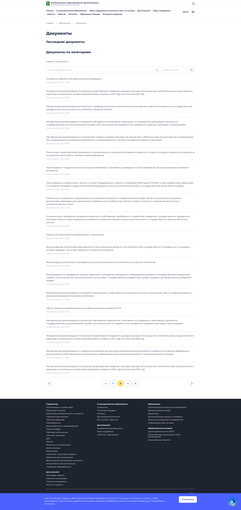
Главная (50, 11)
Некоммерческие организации (60, 463)
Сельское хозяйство (55, 435)
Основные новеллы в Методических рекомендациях (74, 79)
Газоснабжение (53, 423)
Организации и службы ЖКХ (59, 407)
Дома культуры (53, 448)
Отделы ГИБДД (53, 429)
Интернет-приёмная (112, 14)
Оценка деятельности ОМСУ (161, 431)
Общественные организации (59, 457)
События (62, 14)
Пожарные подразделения (58, 467)
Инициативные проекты (159, 440)
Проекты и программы (107, 435)
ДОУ (48, 438)
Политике (49, 504)
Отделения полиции (55, 410)
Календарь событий (55, 475)
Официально (154, 404)
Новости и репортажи (56, 478)
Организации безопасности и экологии (64, 413)
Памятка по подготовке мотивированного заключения (75, 234)
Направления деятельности (110, 428)
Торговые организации (57, 432)
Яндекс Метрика (96, 498)
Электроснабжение (55, 420)
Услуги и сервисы (54, 485)
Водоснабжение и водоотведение (62, 426)
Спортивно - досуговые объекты (61, 454)
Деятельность (143, 11)
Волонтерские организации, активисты (64, 460)
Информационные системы (161, 423)
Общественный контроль (160, 428)
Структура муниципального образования (167, 407)
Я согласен (188, 499)
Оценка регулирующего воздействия (165, 420)
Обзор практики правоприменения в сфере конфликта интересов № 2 (83, 308)
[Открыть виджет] (232, 501)
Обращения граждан (90, 14)
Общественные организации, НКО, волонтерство (164, 436)
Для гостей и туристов (107, 420)
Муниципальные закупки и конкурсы (165, 417)
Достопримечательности (108, 417)
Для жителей (52, 472)
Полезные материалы (56, 481)
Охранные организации (57, 417)
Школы (49, 442)
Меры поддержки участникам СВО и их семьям (112, 11)
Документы (153, 413)
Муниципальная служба (159, 410)
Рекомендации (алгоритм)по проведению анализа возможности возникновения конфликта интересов (100, 262)
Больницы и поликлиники (58, 445)
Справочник (52, 404)
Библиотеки (52, 451)
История (101, 413)
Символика (102, 407)
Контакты (72, 14)
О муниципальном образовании (71, 11)
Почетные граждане (106, 410)
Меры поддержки (161, 11)
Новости (51, 14)
